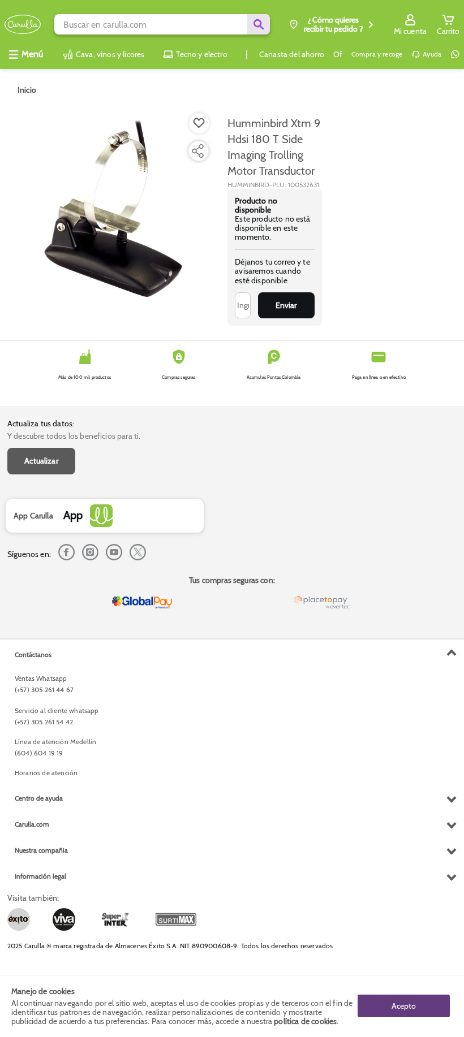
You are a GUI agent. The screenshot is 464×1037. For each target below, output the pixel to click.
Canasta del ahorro (291, 54)
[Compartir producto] (197, 151)
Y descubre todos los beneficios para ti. (73, 435)
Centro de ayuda (39, 798)
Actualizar (41, 461)
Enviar (286, 305)
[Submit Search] (258, 24)
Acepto (404, 1006)
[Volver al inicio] (23, 24)
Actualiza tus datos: (40, 423)
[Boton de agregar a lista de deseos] (199, 123)
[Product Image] (116, 210)
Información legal (40, 876)
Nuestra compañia (41, 850)
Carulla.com (32, 824)
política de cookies (305, 1021)
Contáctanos (33, 654)
